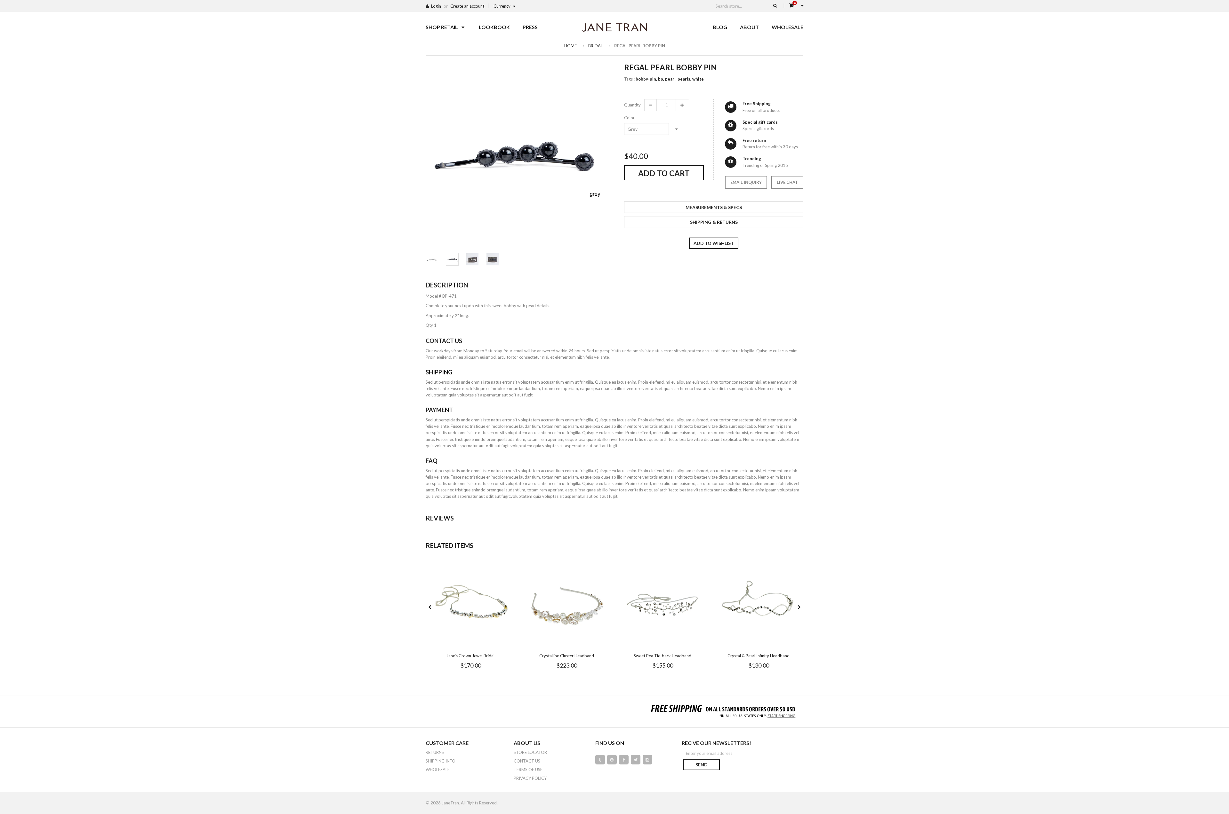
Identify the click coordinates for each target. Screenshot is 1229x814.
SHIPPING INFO (440, 760)
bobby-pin (646, 79)
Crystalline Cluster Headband (566, 655)
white (698, 79)
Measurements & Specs (714, 207)
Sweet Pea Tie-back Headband (662, 655)
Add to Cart (664, 173)
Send (701, 764)
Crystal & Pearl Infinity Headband (758, 655)
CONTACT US (527, 760)
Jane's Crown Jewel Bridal (470, 655)
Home (570, 45)
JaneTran (450, 802)
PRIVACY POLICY (530, 778)
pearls (684, 79)
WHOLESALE (438, 769)
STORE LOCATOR (530, 752)
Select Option (490, 644)
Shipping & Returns (714, 222)
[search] (775, 5)
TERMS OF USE (528, 769)
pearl (671, 79)
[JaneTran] (614, 27)
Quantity (632, 104)
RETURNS (435, 752)
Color (629, 117)
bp (661, 79)
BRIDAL (595, 45)
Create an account (467, 6)
